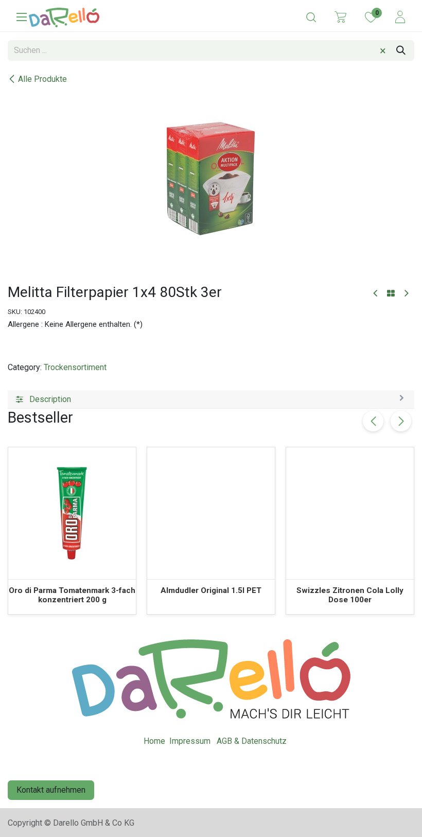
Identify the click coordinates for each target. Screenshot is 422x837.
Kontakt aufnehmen (50, 790)
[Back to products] (390, 294)
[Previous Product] (375, 294)
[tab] (211, 399)
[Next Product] (405, 294)
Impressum (189, 741)
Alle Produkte (42, 79)
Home (154, 741)
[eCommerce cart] (340, 16)
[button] (401, 421)
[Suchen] (401, 50)
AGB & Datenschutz (252, 741)
